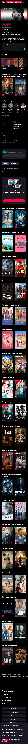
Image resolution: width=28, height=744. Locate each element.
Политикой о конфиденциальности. (11, 736)
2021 (5, 32)
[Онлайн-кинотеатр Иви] (4, 2)
